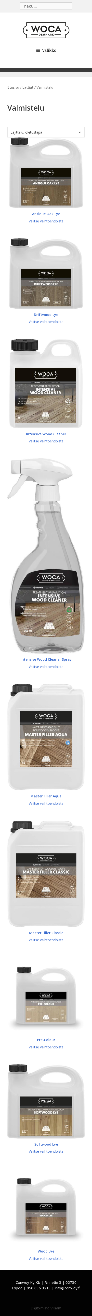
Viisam (55, 1308)
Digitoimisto (40, 1308)
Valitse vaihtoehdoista (46, 221)
